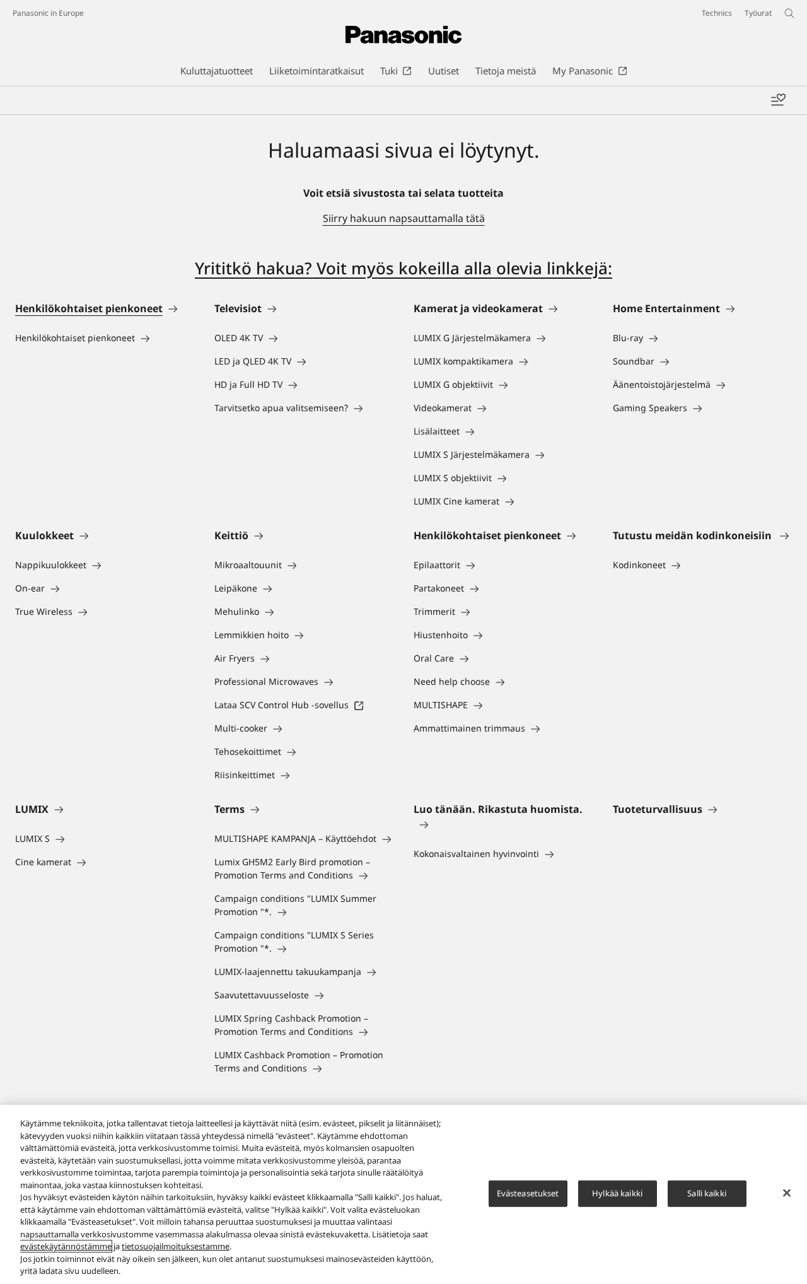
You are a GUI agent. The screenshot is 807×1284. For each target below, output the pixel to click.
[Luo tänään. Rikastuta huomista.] (503, 824)
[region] (403, 1194)
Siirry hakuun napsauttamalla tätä (404, 218)
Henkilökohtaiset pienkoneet (89, 308)
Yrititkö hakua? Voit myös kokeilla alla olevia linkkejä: (403, 268)
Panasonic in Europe (48, 13)
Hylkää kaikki (617, 1193)
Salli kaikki (706, 1193)
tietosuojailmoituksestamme (175, 1246)
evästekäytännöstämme (66, 1246)
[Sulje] (787, 1193)
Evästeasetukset (528, 1193)
